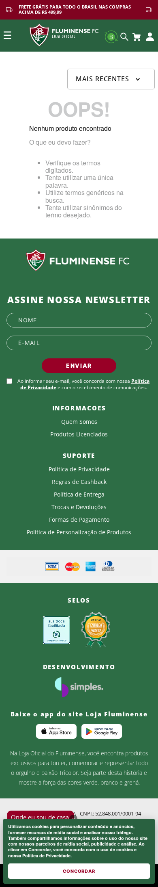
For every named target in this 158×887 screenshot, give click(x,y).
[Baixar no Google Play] (101, 731)
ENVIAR (79, 365)
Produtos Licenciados (79, 434)
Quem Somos (79, 421)
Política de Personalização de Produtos (79, 532)
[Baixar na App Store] (56, 731)
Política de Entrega (79, 494)
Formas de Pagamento (79, 519)
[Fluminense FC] (79, 260)
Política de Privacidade (46, 855)
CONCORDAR (79, 871)
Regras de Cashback (79, 482)
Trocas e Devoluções (79, 507)
